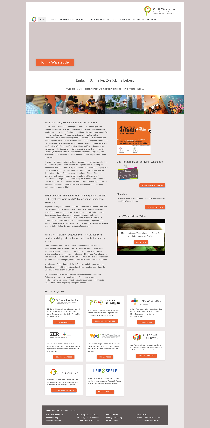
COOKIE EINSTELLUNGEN (147, 420)
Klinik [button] (51, 19)
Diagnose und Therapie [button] (72, 19)
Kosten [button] (111, 19)
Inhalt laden (141, 242)
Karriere (125, 19)
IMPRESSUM (141, 415)
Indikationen (97, 19)
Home (42, 19)
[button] (34, 19)
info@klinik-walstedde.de (89, 420)
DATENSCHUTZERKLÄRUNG (148, 418)
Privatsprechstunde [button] (145, 19)
